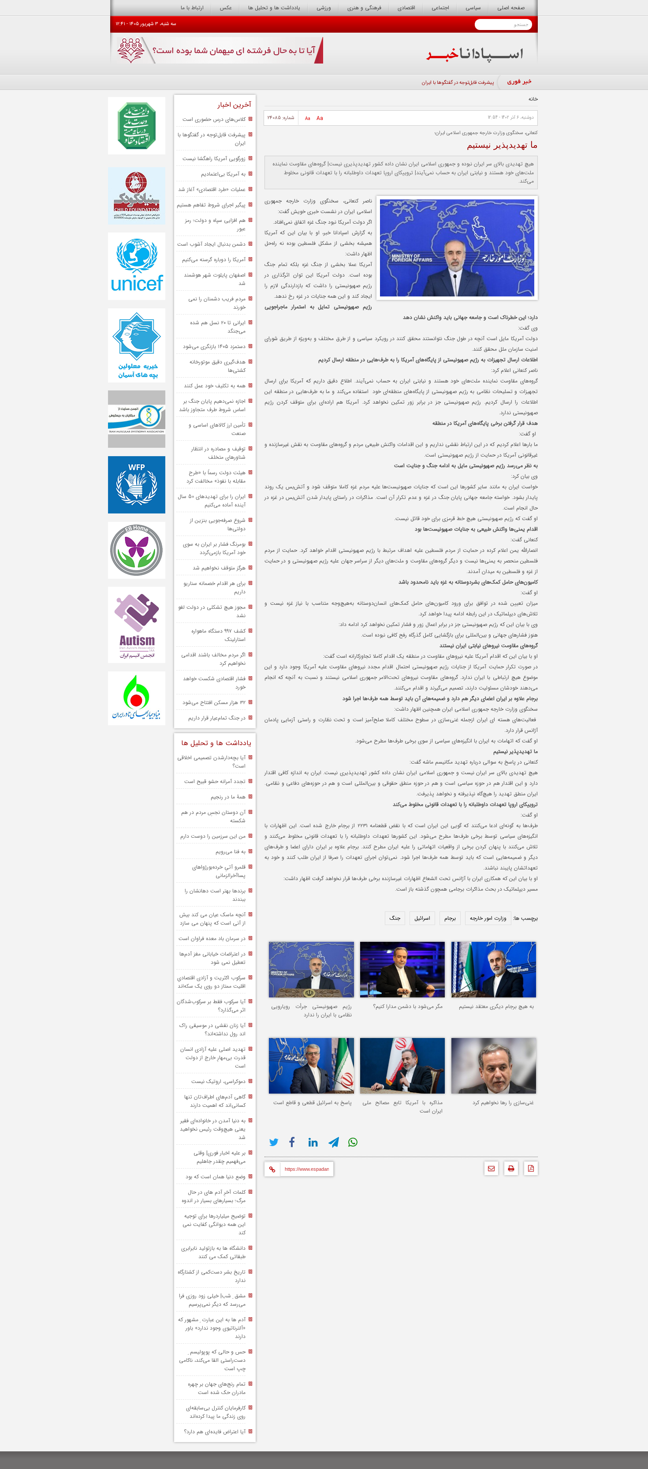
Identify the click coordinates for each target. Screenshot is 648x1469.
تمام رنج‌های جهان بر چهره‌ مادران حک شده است (217, 1388)
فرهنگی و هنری (364, 8)
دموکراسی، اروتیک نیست (218, 1081)
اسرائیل (422, 918)
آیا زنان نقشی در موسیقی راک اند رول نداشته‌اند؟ (212, 1029)
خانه (533, 99)
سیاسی (473, 8)
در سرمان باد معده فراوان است (212, 938)
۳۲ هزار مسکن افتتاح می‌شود (214, 702)
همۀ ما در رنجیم (228, 797)
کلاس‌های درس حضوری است (214, 119)
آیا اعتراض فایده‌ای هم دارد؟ (215, 1432)
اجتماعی (440, 8)
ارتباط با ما (192, 8)
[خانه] (474, 61)
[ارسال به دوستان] (489, 1171)
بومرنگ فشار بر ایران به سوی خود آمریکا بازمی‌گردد (214, 548)
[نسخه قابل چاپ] (509, 1171)
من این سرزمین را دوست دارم (213, 836)
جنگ (395, 918)
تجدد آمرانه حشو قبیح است (215, 781)
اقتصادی (406, 8)
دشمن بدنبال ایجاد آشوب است (211, 244)
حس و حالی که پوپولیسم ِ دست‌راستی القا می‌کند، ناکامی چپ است (212, 1360)
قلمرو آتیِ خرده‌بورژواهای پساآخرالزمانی (219, 871)
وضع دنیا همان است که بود (216, 1177)
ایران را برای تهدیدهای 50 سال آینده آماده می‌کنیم (212, 500)
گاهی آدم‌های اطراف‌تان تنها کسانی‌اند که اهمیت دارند (215, 1101)
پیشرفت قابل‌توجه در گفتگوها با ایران (458, 82)
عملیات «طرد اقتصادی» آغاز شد (212, 189)
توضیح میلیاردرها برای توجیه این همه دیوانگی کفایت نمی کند (214, 1224)
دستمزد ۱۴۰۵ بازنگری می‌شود (214, 346)
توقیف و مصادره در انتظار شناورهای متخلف (218, 453)
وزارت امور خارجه (488, 918)
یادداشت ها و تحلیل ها (274, 8)
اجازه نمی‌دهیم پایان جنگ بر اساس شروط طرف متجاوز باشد (212, 405)
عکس (226, 8)
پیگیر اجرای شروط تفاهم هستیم (211, 205)
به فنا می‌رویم (231, 851)
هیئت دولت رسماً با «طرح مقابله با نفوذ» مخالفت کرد (216, 476)
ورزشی (324, 8)
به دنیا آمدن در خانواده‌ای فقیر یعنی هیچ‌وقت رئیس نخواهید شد (213, 1129)
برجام (450, 918)
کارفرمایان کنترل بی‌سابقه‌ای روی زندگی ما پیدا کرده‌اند (216, 1412)
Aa (320, 118)
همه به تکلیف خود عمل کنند (215, 386)
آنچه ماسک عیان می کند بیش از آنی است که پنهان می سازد (212, 919)
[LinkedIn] (314, 1142)
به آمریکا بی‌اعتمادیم (223, 174)
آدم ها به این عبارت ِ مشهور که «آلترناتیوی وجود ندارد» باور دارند (212, 1328)
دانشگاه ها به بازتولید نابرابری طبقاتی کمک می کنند (213, 1252)
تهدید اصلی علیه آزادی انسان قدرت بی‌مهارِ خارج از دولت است (213, 1057)
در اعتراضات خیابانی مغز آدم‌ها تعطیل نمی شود (212, 958)
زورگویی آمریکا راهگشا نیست (214, 158)
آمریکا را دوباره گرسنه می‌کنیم (214, 259)
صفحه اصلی (511, 8)
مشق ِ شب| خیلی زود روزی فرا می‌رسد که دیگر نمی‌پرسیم (212, 1300)
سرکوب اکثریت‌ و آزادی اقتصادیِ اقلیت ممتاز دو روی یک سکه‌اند (211, 982)
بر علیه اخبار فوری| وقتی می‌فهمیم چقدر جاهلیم (220, 1157)
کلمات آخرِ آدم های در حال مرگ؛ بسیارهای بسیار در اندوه (214, 1196)
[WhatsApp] (354, 1142)
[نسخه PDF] (529, 1171)
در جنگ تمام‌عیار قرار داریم (217, 718)
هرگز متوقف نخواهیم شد (219, 568)
